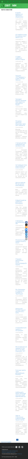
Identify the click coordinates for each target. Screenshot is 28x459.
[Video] (13, 1)
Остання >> (6, 440)
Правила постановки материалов (10, 451)
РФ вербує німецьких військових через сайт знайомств (20, 123)
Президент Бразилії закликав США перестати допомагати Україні (20, 102)
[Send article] (7, 1)
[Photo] (16, 1)
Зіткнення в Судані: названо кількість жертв (21, 241)
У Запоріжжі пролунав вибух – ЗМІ (20, 222)
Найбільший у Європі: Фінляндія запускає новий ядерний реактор (20, 394)
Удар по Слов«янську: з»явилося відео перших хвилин (20, 418)
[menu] (2, 1)
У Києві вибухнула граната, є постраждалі (20, 329)
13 (24, 439)
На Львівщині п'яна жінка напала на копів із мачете (21, 166)
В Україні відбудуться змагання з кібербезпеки (19, 15)
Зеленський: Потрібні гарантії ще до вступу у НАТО (20, 311)
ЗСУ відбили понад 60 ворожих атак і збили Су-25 (21, 36)
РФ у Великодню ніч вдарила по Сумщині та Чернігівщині (20, 292)
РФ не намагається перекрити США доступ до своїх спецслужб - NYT (21, 349)
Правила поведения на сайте (8, 452)
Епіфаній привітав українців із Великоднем (20, 201)
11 (19, 439)
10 (17, 439)
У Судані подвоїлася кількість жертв (20, 58)
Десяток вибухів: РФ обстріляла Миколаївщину (20, 184)
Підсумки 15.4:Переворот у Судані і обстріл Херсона (20, 78)
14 (2, 440)
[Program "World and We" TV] (19, 1)
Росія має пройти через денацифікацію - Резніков (20, 372)
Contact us (19, 453)
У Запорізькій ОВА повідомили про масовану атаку (20, 144)
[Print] (10, 1)
